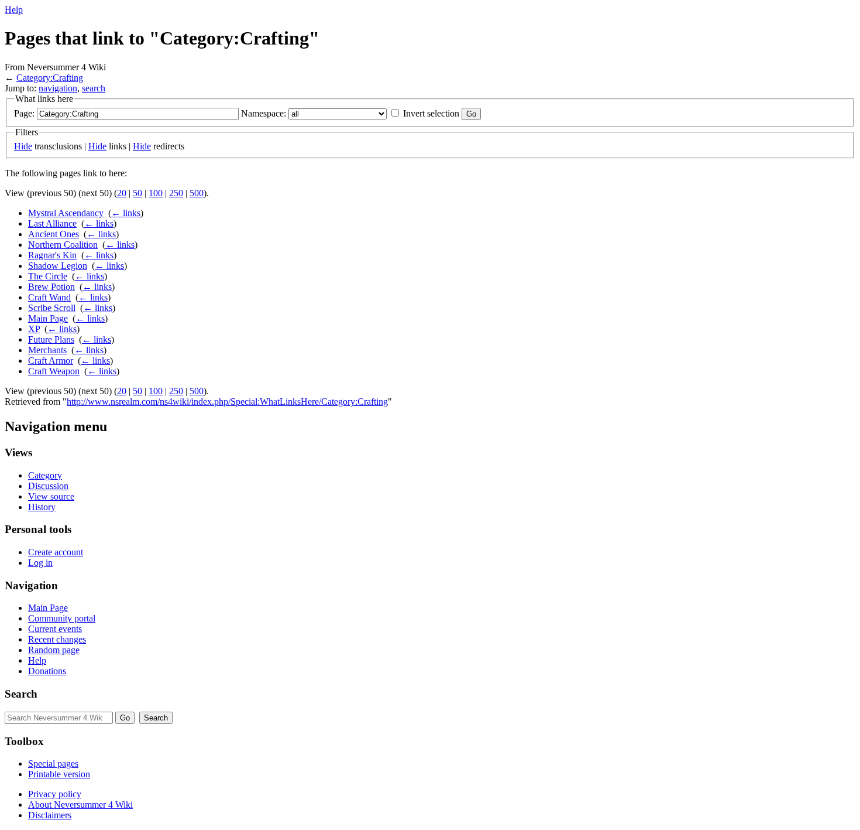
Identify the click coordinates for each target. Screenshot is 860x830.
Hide (23, 146)
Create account (55, 552)
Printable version (59, 774)
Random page (54, 650)
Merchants (47, 350)
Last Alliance (52, 223)
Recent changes (57, 639)
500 (197, 193)
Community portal (61, 618)
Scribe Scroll (51, 308)
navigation (58, 88)
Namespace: (263, 113)
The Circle (47, 276)
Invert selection (431, 113)
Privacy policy (54, 794)
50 (137, 193)
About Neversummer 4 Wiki (80, 804)
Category (45, 475)
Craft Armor (50, 361)
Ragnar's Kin (52, 255)
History (42, 507)
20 (121, 193)
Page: (24, 113)
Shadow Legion (57, 266)
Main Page (48, 318)
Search (21, 694)
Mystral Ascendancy (66, 213)
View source (51, 496)
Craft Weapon (54, 371)
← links (125, 213)
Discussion (48, 486)
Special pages (53, 763)
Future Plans (51, 339)
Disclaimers (49, 815)
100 (156, 193)
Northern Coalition (63, 245)
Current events (55, 629)
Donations (47, 671)
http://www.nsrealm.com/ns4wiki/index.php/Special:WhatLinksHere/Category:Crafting (227, 402)
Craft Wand (49, 297)
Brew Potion (51, 287)
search (93, 88)
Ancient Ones (53, 234)
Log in (40, 563)
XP (34, 329)
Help (14, 10)
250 (176, 193)
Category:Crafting (49, 78)
